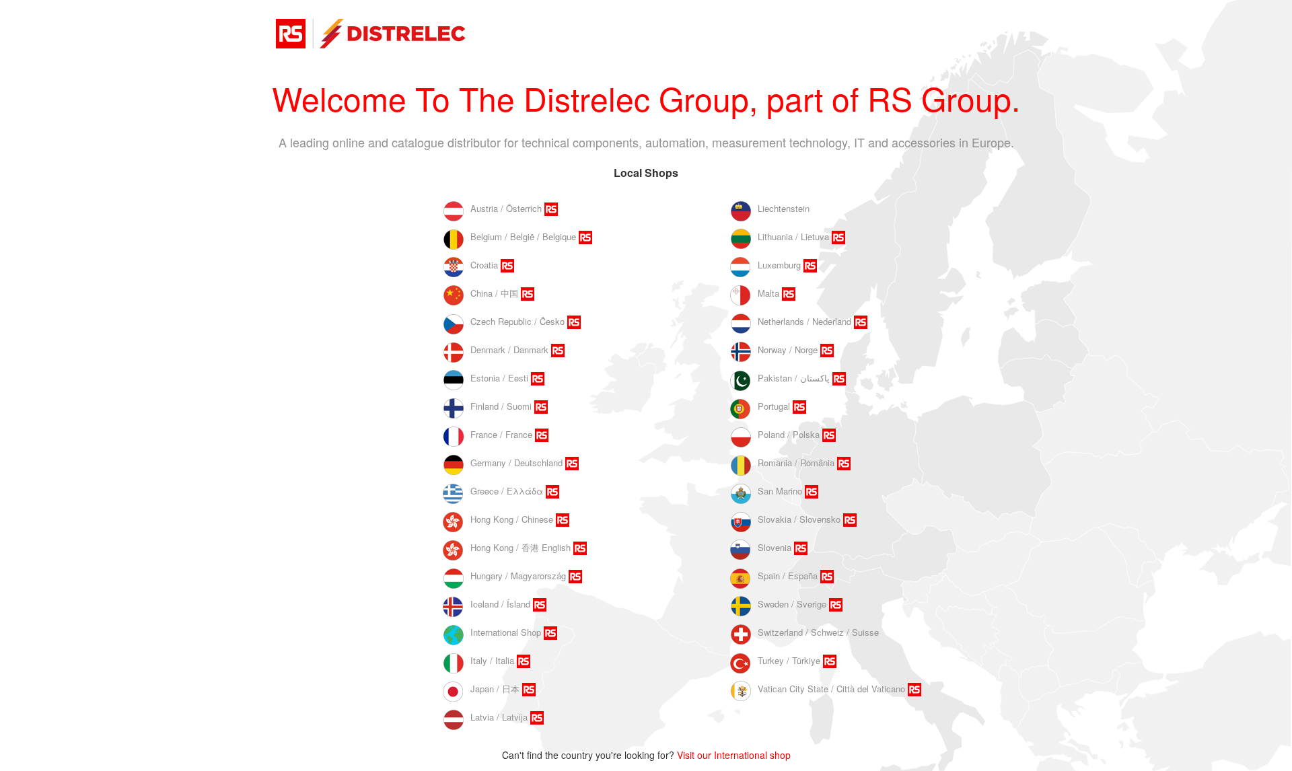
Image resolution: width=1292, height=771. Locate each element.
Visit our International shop (734, 755)
